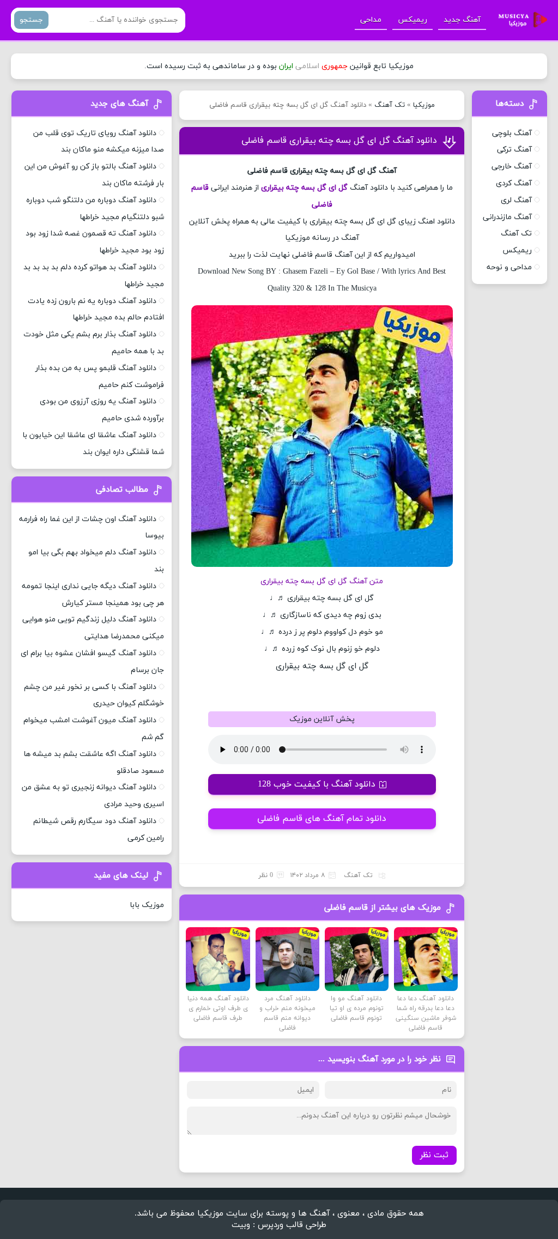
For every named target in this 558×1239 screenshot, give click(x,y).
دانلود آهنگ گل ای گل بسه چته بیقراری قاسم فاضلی (339, 141)
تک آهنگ (389, 105)
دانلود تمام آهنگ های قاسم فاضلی (321, 819)
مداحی (370, 20)
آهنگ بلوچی (512, 133)
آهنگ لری (516, 200)
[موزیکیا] (520, 20)
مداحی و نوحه (509, 267)
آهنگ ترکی (514, 149)
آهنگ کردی (514, 183)
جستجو (31, 20)
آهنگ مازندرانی (507, 217)
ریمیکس (412, 20)
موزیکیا (424, 105)
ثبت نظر (434, 1155)
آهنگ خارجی (512, 166)
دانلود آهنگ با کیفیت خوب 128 (316, 784)
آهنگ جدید (462, 20)
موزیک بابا (147, 905)
